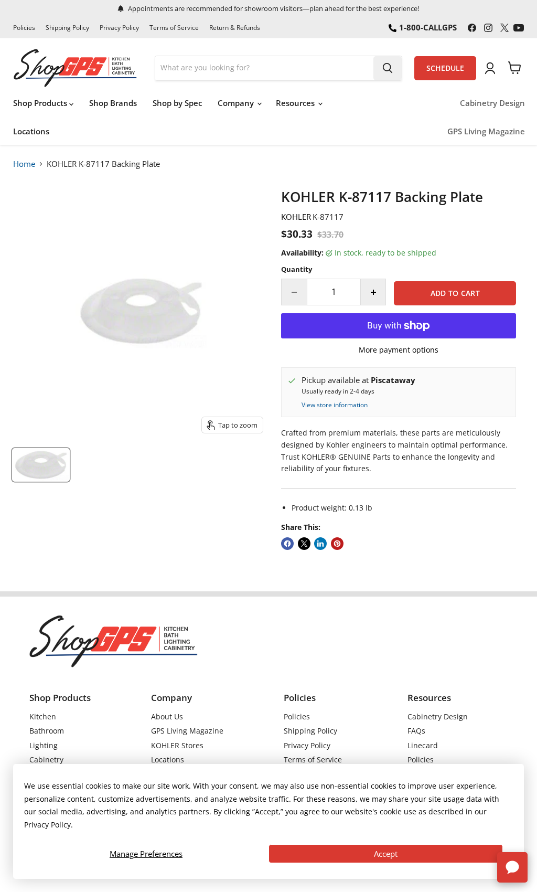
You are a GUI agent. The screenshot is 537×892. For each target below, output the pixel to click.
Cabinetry (46, 759)
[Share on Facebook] (287, 543)
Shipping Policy (67, 27)
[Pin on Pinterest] (337, 543)
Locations (31, 131)
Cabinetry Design (492, 103)
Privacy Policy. (48, 825)
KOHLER (296, 216)
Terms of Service (174, 27)
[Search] (387, 68)
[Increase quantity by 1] (373, 292)
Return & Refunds (234, 27)
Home (24, 163)
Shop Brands (113, 103)
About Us (167, 716)
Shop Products (41, 103)
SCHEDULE (445, 68)
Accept (386, 853)
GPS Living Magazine (486, 131)
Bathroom (46, 731)
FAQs (416, 731)
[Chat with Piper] (512, 867)
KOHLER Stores (177, 745)
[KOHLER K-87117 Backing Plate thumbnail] (41, 465)
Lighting (43, 745)
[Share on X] (304, 543)
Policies (24, 27)
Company (237, 103)
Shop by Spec (177, 103)
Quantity (296, 269)
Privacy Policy (119, 27)
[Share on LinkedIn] (320, 543)
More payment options (398, 350)
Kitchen (42, 716)
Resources (296, 103)
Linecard (422, 745)
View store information (335, 405)
